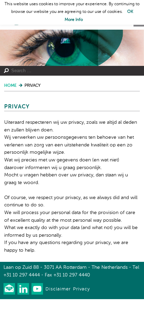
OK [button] (130, 12)
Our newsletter (9, 289)
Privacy (81, 289)
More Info (74, 20)
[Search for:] (68, 70)
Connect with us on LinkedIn (23, 289)
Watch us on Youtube (37, 289)
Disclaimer (58, 289)
